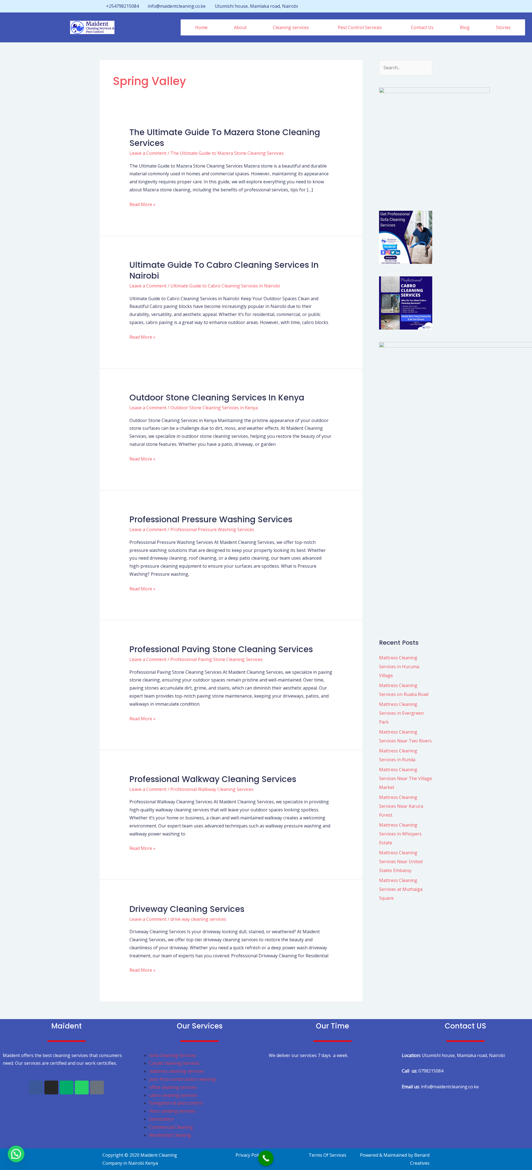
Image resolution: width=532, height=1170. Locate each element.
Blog (465, 27)
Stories (503, 27)
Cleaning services (291, 27)
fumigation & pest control (176, 1103)
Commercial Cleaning (171, 1127)
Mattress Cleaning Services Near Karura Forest (401, 806)
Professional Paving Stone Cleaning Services (221, 649)
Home (201, 27)
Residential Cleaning (170, 1135)
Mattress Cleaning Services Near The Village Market (405, 778)
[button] (292, 27)
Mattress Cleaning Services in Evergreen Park (401, 713)
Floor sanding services (172, 1111)
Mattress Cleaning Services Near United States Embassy (401, 861)
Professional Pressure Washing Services (210, 519)
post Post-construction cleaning (183, 1079)
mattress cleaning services (176, 1071)
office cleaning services (173, 1087)
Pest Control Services (360, 27)
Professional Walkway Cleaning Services (212, 779)
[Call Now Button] (265, 1158)
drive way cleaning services (198, 919)
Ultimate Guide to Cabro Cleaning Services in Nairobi (224, 270)
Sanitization (161, 1119)
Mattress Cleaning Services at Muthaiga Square (401, 889)
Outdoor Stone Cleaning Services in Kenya (216, 397)
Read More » (142, 203)
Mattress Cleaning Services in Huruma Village (399, 666)
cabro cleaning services (173, 1095)
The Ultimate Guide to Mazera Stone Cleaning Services (224, 137)
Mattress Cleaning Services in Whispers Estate (400, 834)
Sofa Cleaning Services (172, 1055)
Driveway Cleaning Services (186, 909)
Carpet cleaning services (174, 1063)
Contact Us (422, 27)
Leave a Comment (148, 153)
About (240, 27)
